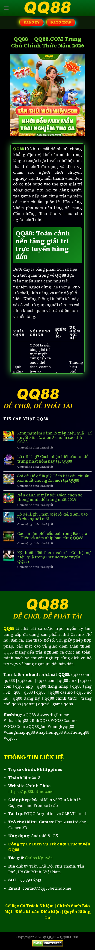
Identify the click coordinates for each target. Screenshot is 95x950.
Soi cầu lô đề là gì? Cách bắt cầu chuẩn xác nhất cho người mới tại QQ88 (53, 478)
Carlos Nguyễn (39, 858)
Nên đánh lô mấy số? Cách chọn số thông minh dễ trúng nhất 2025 (49, 497)
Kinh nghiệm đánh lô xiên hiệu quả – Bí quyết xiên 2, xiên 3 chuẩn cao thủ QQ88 (54, 437)
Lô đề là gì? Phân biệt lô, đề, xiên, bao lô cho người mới (52, 516)
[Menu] (6, 8)
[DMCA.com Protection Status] (47, 943)
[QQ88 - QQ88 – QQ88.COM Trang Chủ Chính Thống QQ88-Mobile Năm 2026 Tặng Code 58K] (47, 8)
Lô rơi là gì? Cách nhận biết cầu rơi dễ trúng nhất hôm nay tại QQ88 (52, 458)
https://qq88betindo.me (30, 791)
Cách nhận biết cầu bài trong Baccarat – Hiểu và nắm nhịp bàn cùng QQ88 (53, 535)
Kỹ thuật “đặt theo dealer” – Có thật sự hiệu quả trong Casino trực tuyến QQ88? (54, 557)
